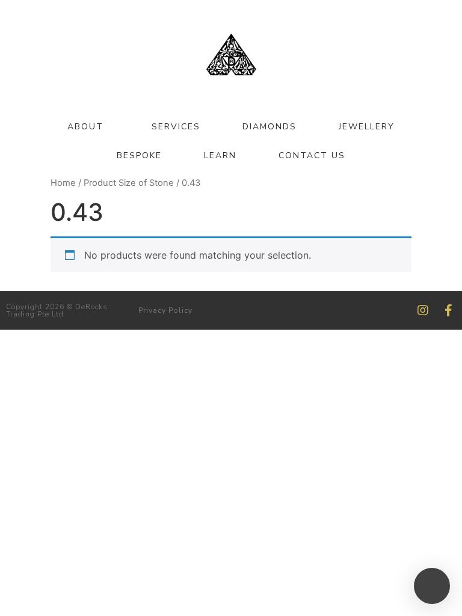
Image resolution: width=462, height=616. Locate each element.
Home (63, 182)
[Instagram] (423, 310)
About (85, 126)
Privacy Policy (165, 310)
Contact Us (312, 155)
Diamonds (269, 126)
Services (176, 126)
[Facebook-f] (448, 310)
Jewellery (367, 126)
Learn (220, 155)
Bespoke (139, 155)
